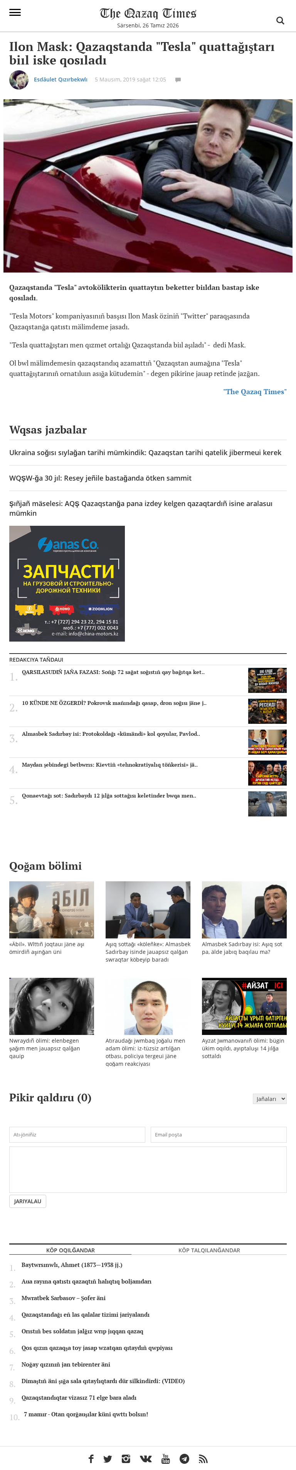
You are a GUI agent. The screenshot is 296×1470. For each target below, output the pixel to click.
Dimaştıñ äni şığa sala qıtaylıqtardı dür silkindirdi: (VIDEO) (103, 1381)
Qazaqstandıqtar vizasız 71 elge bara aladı (79, 1398)
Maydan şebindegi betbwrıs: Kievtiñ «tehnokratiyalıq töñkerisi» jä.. (110, 765)
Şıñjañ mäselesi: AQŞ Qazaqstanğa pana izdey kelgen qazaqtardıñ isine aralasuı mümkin (140, 508)
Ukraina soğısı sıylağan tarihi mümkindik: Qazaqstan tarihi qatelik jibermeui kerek (145, 452)
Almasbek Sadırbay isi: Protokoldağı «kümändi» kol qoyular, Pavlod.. (111, 734)
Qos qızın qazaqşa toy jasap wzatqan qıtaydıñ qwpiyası (97, 1348)
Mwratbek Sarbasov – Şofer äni (64, 1298)
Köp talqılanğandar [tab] (209, 1250)
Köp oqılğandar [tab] (70, 1250)
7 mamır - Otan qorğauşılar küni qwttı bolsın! (86, 1414)
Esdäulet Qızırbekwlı (60, 79)
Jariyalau (27, 1201)
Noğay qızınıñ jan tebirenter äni (66, 1365)
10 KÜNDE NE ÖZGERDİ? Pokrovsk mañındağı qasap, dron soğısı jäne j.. (114, 703)
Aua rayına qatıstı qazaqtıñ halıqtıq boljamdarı (86, 1282)
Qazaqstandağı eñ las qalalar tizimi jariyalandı (86, 1315)
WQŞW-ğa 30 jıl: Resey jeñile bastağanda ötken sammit (100, 478)
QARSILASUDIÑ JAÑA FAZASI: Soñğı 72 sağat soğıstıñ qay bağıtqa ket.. (113, 672)
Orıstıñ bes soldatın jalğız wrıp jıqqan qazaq (82, 1331)
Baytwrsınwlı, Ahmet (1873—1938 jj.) (72, 1265)
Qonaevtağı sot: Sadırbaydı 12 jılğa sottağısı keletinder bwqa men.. (109, 796)
